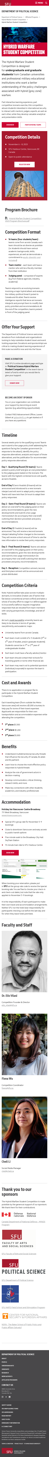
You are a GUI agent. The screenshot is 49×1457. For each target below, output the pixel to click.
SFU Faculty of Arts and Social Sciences (19, 1253)
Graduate (5, 1369)
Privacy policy (18, 1443)
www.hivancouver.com (12, 815)
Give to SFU (6, 1419)
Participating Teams (33, 125)
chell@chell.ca (8, 1171)
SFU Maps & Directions (10, 1409)
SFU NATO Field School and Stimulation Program (23, 1307)
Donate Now (14, 383)
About (4, 1358)
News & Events (7, 1376)
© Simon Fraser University (32, 1443)
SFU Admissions (7, 1412)
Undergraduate (8, 1366)
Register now (24, 164)
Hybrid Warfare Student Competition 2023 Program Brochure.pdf (23, 219)
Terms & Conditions (7, 1443)
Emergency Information (11, 1423)
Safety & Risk (6, 1405)
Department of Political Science (20, 11)
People (4, 1362)
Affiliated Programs (31, 17)
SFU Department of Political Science (18, 1280)
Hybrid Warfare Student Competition (14, 20)
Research (5, 1373)
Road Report (6, 1416)
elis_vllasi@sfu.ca (9, 1005)
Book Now (10, 853)
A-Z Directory (7, 1426)
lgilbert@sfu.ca (20, 417)
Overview (10, 125)
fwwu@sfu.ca (8, 1088)
